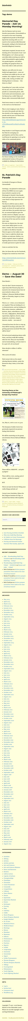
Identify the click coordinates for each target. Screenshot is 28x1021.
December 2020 (8, 714)
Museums (17, 377)
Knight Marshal (8, 919)
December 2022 (8, 662)
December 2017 (8, 792)
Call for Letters (8, 874)
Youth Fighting (8, 971)
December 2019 (8, 740)
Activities (6, 371)
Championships (8, 878)
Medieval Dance (11, 377)
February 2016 (8, 839)
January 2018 (8, 790)
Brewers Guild (5, 382)
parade (4, 168)
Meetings (7, 928)
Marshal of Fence (9, 923)
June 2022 (7, 675)
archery (21, 381)
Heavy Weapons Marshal (11, 917)
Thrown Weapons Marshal (8, 381)
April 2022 (7, 679)
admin (6, 501)
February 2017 (8, 813)
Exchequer (7, 904)
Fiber (12, 376)
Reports (6, 945)
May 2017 (6, 807)
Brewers (12, 372)
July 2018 (6, 777)
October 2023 (8, 640)
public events (12, 267)
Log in (6, 986)
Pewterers (12, 379)
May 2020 (7, 729)
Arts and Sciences (9, 865)
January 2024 (8, 634)
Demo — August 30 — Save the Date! (13, 275)
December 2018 (8, 766)
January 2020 (8, 738)
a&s (17, 381)
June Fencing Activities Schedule (14, 533)
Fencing (6, 906)
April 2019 (7, 757)
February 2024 (8, 632)
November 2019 (8, 742)
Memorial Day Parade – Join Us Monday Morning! (12, 24)
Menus (6, 930)
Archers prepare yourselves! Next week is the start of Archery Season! (14, 571)
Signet (21, 379)
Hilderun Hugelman (9, 165)
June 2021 (7, 701)
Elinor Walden (8, 264)
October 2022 (8, 666)
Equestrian (7, 897)
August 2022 (8, 671)
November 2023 (9, 638)
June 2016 (7, 831)
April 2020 (7, 731)
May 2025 (7, 599)
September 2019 (9, 746)
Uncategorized (6, 265)
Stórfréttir (7, 5)
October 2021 (8, 692)
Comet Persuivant (9, 884)
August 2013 (7, 844)
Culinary (6, 891)
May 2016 (7, 833)
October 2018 (8, 770)
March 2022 (7, 681)
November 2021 (8, 690)
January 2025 (8, 608)
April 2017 (7, 809)
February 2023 (8, 658)
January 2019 (8, 764)
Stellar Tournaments (10, 958)
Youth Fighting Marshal (11, 973)
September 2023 (9, 642)
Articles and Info (9, 863)
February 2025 (8, 606)
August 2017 (7, 800)
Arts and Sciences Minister (11, 369)
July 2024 (6, 621)
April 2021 (7, 705)
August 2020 (8, 722)
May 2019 (7, 755)
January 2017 (8, 815)
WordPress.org (8, 992)
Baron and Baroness (10, 869)
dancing (18, 382)
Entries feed (7, 988)
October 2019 (8, 744)
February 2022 (8, 684)
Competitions (8, 889)
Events (8, 376)
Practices (6, 943)
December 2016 (8, 818)
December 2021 (8, 688)
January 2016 (8, 841)
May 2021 (7, 703)
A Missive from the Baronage (13, 539)
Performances (5, 379)
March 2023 (7, 655)
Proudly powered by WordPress (16, 1018)
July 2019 (6, 751)
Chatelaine (17, 372)
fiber (8, 384)
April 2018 (7, 783)
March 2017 (7, 811)
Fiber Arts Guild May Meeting (13, 535)
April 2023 (7, 653)
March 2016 (7, 837)
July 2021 (6, 699)
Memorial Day (21, 166)
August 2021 (7, 697)
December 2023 (8, 636)
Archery (6, 861)
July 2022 (6, 673)
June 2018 (7, 779)
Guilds (6, 913)
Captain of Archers (9, 876)
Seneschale (7, 954)
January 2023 (8, 660)
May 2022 (7, 677)
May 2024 (7, 625)
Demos (4, 166)
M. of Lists (7, 921)
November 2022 (9, 664)
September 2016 (9, 824)
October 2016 (8, 822)
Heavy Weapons (9, 915)
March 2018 (7, 785)
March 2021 (7, 707)
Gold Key (6, 910)
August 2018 (7, 774)
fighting (11, 384)
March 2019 (7, 759)
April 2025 (7, 601)
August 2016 (7, 826)
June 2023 (7, 649)
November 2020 (9, 716)
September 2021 (9, 694)
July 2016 (6, 828)
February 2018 (8, 787)
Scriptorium (7, 949)
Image (18, 501)
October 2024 (8, 614)
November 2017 (8, 794)
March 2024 (7, 629)
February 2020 (8, 735)
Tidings (6, 964)
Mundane (7, 932)
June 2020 (7, 727)
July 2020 (6, 725)
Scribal (17, 379)
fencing (4, 384)
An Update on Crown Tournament (14, 537)
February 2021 (8, 710)
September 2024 (9, 617)
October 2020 (8, 718)
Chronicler (23, 372)
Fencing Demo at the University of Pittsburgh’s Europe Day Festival (12, 393)
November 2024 (9, 612)
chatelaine (14, 265)
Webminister (8, 969)
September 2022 (9, 668)
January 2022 (8, 686)
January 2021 (8, 712)
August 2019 (7, 748)
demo (8, 166)
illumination (17, 384)
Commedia (5, 374)
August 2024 (8, 619)
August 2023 (7, 645)
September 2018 (9, 772)
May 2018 (7, 781)
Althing (6, 858)
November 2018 (8, 768)
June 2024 (7, 623)
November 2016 (8, 820)
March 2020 (7, 733)
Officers (23, 377)
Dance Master (11, 374)
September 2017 (9, 798)
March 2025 (7, 604)
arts (8, 505)
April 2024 (7, 627)
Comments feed (8, 990)
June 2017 (7, 805)
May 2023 (7, 651)
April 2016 (7, 835)
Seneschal (7, 951)
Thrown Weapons (9, 960)
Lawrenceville (14, 166)
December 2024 (8, 610)
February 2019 (8, 761)
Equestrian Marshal (10, 900)
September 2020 (9, 720)
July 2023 (6, 647)
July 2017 (6, 802)
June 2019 (7, 753)
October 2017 (8, 796)
